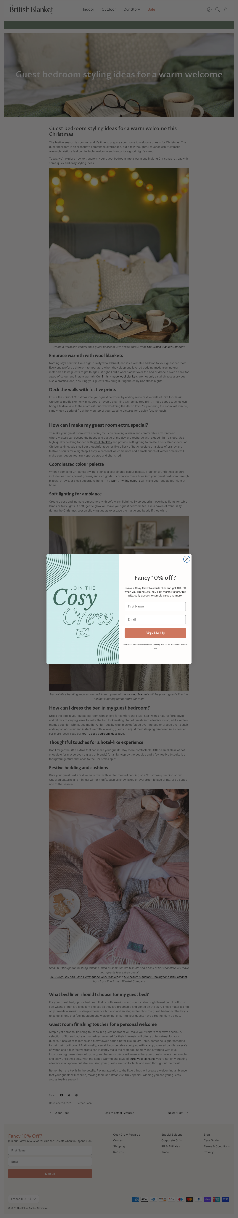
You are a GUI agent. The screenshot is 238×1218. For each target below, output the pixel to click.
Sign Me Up (155, 633)
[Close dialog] (187, 559)
